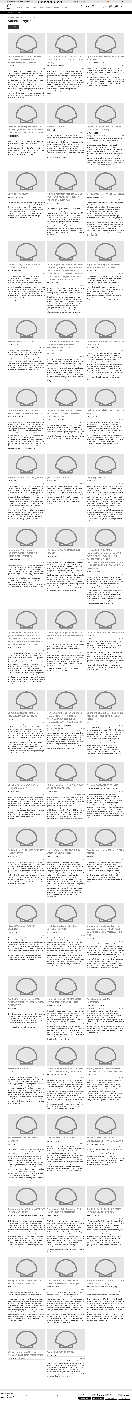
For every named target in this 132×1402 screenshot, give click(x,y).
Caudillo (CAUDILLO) (18, 193)
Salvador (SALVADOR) (18, 1068)
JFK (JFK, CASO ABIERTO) (59, 477)
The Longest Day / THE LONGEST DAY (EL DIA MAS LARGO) (26, 1211)
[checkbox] (80, 1395)
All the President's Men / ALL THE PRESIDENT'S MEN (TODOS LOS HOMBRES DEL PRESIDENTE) (24, 59)
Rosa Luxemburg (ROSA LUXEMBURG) (98, 1001)
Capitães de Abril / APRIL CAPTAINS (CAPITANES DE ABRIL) (104, 128)
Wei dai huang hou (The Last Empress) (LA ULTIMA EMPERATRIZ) (25, 1354)
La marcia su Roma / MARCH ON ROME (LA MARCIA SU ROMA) (24, 714)
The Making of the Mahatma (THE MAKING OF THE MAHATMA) (64, 1211)
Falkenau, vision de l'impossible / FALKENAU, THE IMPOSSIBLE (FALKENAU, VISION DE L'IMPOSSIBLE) (64, 346)
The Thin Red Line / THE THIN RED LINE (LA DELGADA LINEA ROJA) (64, 1282)
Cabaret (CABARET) (56, 126)
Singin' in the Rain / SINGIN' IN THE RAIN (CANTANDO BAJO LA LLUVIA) (65, 1070)
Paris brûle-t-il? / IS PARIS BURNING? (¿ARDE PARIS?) (26, 852)
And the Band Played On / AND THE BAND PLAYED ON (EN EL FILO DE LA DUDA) (65, 59)
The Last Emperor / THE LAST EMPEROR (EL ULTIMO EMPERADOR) (105, 1139)
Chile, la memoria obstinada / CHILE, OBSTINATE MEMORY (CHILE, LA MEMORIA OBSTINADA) (65, 196)
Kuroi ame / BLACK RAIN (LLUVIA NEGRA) (63, 552)
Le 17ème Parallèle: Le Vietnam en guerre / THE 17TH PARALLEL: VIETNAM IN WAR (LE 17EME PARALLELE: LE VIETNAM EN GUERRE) (65, 717)
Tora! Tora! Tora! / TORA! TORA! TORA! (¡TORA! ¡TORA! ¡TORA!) (105, 1282)
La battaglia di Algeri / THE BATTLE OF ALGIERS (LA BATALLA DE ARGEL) (65, 634)
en (85, 2)
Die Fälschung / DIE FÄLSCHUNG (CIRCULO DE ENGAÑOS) (24, 266)
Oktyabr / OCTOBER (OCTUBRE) (102, 785)
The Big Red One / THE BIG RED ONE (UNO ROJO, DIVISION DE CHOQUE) (105, 1070)
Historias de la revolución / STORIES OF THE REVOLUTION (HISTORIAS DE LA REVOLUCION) (65, 413)
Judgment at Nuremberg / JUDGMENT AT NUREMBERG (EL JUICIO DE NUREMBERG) (23, 553)
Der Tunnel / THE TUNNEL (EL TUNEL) (105, 193)
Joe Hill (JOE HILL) (96, 477)
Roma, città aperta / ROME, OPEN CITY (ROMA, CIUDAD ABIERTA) (64, 1001)
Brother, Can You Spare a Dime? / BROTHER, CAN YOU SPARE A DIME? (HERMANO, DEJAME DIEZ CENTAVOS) (26, 129)
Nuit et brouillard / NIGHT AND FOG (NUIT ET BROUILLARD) (65, 787)
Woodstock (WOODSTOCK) (60, 1352)
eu (81, 2)
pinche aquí (9, 1397)
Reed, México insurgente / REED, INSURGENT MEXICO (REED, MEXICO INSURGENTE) (26, 1002)
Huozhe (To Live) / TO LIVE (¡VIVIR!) (25, 477)
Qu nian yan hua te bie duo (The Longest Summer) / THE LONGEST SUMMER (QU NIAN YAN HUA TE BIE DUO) (104, 930)
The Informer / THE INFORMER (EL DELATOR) (25, 1139)
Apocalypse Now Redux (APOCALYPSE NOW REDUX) (105, 58)
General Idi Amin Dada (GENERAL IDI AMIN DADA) (105, 343)
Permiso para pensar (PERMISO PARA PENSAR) (105, 852)
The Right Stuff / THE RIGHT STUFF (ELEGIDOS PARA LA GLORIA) (104, 1211)
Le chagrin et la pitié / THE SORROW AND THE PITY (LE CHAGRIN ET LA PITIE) (105, 715)
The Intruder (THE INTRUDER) (62, 1137)
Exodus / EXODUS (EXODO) (21, 341)
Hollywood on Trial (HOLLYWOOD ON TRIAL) (105, 412)
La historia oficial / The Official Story (105, 632)
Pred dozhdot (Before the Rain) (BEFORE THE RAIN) (62, 927)
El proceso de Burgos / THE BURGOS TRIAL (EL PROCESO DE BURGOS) (104, 266)
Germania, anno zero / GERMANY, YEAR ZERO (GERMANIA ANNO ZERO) (26, 412)
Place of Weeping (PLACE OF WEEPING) (22, 927)
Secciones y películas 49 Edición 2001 (22, 17)
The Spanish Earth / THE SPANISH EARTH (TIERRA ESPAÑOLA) (24, 1282)
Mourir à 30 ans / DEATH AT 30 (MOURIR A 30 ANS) (23, 787)
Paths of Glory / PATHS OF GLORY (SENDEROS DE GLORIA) (63, 852)
